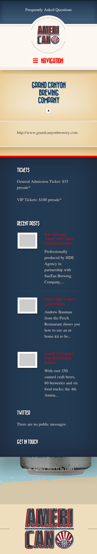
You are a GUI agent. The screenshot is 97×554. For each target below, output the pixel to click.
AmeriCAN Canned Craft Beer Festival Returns (58, 358)
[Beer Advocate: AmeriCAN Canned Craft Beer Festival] (27, 241)
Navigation (52, 61)
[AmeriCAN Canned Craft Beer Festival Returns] (27, 360)
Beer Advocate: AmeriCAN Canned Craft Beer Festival (58, 238)
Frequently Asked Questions (48, 9)
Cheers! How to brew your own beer (59, 301)
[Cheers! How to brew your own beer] (27, 306)
